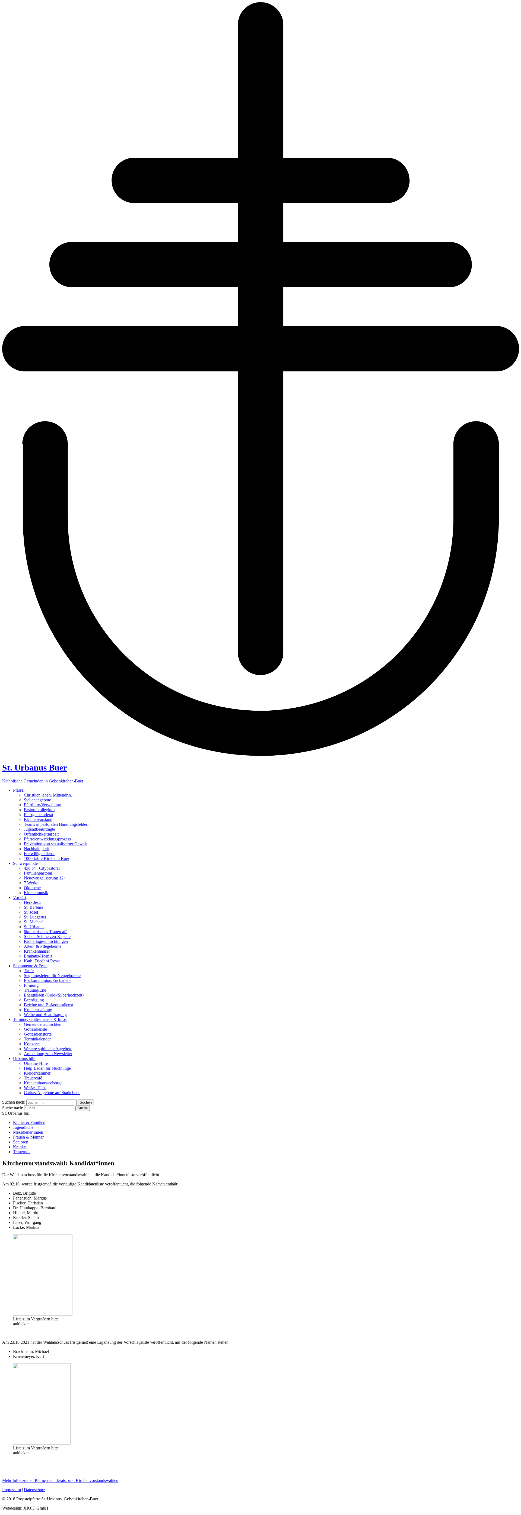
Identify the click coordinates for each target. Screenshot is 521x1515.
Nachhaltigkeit (36, 848)
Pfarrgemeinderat (38, 814)
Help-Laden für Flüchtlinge (47, 1068)
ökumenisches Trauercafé (45, 931)
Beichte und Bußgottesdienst (48, 1005)
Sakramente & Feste (30, 965)
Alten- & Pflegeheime (42, 946)
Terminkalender (37, 1039)
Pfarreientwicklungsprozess (47, 839)
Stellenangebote (37, 800)
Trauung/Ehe (35, 990)
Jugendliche (23, 1127)
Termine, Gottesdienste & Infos (39, 1019)
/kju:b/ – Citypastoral (42, 868)
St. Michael (33, 922)
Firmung (31, 985)
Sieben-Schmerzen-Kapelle (47, 936)
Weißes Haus (35, 1087)
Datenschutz (34, 1489)
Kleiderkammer (37, 1073)
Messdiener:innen (28, 1132)
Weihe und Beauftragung (45, 1014)
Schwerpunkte (25, 863)
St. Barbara (33, 907)
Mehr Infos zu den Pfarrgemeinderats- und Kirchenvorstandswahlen (60, 1480)
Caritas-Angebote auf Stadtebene (52, 1092)
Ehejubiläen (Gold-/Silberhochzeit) (54, 995)
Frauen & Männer (28, 1137)
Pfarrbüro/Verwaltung (42, 804)
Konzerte (32, 1044)
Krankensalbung (38, 1009)
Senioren (20, 1142)
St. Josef (31, 912)
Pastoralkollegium (39, 809)
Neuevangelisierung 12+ (45, 878)
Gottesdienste (35, 1029)
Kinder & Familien (29, 1122)
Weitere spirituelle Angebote (48, 1048)
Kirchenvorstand (38, 819)
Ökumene (32, 887)
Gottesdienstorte (38, 1034)
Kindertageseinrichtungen (46, 941)
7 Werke (31, 883)
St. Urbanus (34, 926)
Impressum (11, 1489)
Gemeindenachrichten (42, 1024)
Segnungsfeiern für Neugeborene (52, 975)
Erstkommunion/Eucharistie (47, 980)
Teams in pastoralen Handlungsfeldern (57, 824)
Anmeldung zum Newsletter (48, 1053)
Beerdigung (34, 1000)
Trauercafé (33, 1078)
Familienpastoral (38, 873)
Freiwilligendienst (39, 853)
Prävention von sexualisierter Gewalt (55, 844)
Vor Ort (19, 897)
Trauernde (21, 1151)
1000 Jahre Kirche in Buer (46, 858)
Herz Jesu (32, 902)
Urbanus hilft (24, 1058)
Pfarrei (18, 790)
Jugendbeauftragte (39, 829)
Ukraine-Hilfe (36, 1063)
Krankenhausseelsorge (43, 1083)
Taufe (29, 970)
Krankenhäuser (37, 951)
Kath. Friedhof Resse (42, 961)
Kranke (19, 1147)
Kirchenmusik (36, 892)
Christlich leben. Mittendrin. (48, 795)
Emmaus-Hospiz (38, 956)
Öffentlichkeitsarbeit (41, 834)
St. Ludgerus (35, 917)
